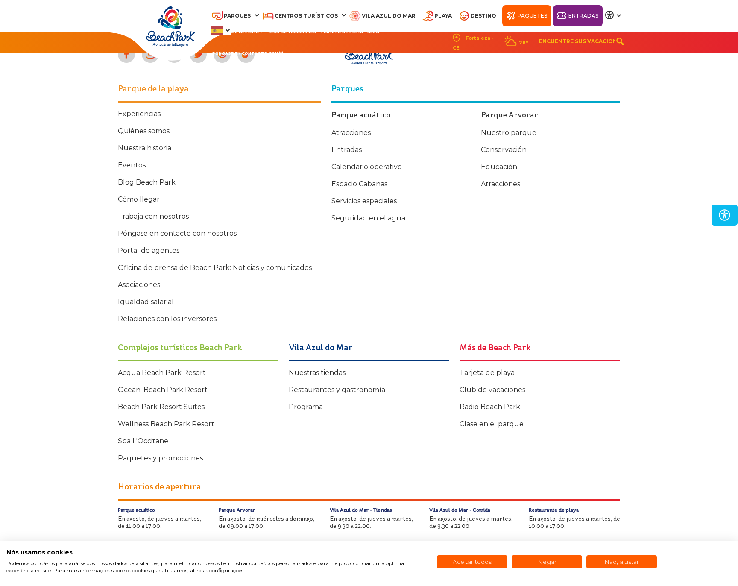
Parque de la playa (235, 31)
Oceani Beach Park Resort (163, 390)
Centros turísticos (306, 15)
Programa (306, 407)
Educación (499, 167)
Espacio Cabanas (359, 184)
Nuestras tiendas (317, 373)
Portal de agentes (148, 250)
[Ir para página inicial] (170, 26)
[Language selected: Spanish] (221, 30)
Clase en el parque (492, 424)
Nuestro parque (508, 133)
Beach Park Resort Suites (161, 407)
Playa (443, 15)
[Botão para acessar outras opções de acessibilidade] (613, 15)
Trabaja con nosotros (153, 216)
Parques (237, 15)
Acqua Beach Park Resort (162, 373)
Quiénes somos (144, 131)
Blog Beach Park (147, 182)
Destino (483, 15)
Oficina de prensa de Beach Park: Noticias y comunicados (215, 268)
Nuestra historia (144, 148)
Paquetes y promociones (160, 458)
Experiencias (139, 114)
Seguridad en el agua (368, 218)
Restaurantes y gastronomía (337, 390)
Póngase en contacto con (245, 53)
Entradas (583, 15)
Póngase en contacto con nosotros (177, 233)
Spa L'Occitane (143, 441)
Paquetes (532, 15)
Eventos (132, 165)
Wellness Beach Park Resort (166, 424)
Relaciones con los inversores (167, 319)
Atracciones (351, 133)
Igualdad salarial (146, 302)
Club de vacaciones (292, 31)
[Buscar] (620, 41)
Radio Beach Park (490, 407)
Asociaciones (139, 285)
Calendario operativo (366, 167)
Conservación (504, 150)
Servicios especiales (364, 201)
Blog (373, 31)
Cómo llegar (139, 199)
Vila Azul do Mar (389, 15)
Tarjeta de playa (341, 31)
